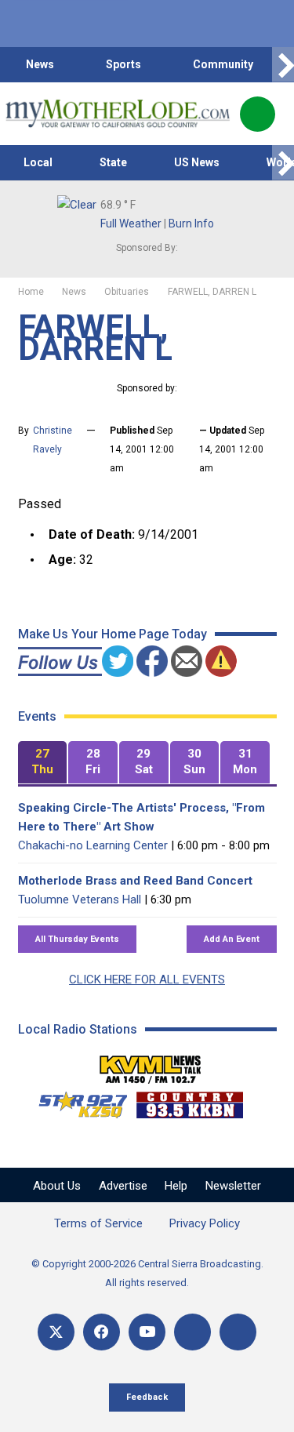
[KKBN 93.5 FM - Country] (189, 1101)
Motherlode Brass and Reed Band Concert (135, 881)
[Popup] (257, 114)
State (113, 162)
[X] (56, 1332)
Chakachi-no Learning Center (93, 845)
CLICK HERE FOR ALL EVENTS (147, 979)
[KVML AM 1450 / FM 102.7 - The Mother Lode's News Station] (150, 1065)
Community (223, 64)
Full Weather (131, 223)
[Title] (238, 1332)
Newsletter (233, 1186)
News (40, 64)
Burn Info (191, 223)
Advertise (123, 1186)
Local (38, 162)
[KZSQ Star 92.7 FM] (76, 1101)
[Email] (192, 1332)
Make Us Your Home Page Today (112, 634)
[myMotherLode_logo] (117, 113)
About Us (57, 1186)
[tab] (42, 762)
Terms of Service (98, 1223)
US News (197, 162)
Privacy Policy (204, 1223)
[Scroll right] (283, 64)
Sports (123, 64)
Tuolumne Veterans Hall (79, 899)
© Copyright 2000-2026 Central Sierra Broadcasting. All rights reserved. (147, 1273)
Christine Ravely (52, 440)
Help (176, 1186)
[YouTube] (147, 1332)
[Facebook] (101, 1332)
